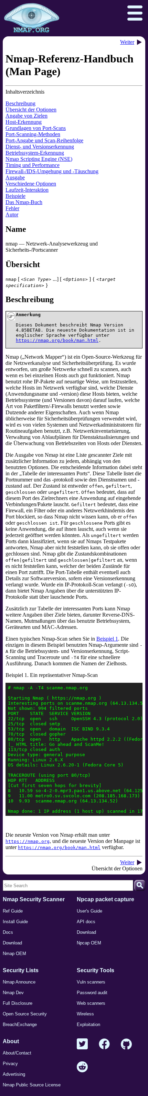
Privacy (10, 1063)
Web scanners (91, 1003)
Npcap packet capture (105, 899)
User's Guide (89, 911)
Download (12, 942)
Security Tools (95, 970)
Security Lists (21, 970)
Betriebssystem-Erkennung (35, 153)
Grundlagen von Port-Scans (36, 128)
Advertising (14, 1074)
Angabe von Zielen (26, 116)
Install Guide (15, 921)
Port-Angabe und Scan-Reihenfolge (44, 140)
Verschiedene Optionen (31, 184)
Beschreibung (20, 103)
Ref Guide (13, 911)
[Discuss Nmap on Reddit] (82, 1067)
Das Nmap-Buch (24, 202)
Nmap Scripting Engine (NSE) (39, 159)
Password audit (92, 992)
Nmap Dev (13, 992)
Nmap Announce (19, 982)
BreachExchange (20, 1024)
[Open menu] (134, 13)
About (11, 1041)
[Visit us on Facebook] (104, 1044)
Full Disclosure (17, 1003)
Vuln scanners (91, 982)
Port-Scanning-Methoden (33, 134)
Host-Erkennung (24, 122)
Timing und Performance (33, 165)
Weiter (127, 42)
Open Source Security (25, 1013)
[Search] (139, 885)
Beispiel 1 (107, 639)
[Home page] (32, 18)
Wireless (85, 1013)
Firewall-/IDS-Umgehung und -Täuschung (52, 171)
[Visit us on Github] (126, 1044)
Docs (8, 932)
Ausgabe (15, 177)
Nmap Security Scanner (34, 899)
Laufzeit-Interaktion (27, 190)
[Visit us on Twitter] (82, 1044)
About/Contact (17, 1053)
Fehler (12, 208)
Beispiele (15, 196)
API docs (86, 921)
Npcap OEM (89, 942)
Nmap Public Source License (32, 1084)
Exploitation (88, 1024)
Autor (12, 214)
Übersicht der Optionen (31, 109)
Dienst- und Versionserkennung (40, 147)
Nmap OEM (14, 953)
